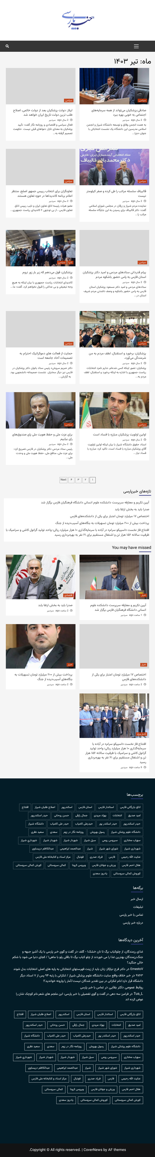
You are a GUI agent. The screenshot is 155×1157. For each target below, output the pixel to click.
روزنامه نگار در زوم (74, 832)
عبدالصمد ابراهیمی (70, 849)
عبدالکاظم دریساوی (43, 849)
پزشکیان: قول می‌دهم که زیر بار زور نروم (47, 272)
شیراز (90, 849)
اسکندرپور (66, 807)
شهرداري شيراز (29, 840)
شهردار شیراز (50, 840)
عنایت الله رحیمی (130, 857)
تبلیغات (138, 907)
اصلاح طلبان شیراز (45, 807)
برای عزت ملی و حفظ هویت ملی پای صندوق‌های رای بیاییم (42, 437)
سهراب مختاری (132, 840)
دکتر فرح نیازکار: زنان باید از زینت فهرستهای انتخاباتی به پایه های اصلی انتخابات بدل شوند (69, 969)
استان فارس (85, 807)
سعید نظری (37, 832)
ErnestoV (136, 969)
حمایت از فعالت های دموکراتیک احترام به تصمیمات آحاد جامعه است (46, 356)
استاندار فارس (106, 807)
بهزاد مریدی (100, 815)
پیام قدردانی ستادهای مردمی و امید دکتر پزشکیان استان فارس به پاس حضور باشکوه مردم (114, 274)
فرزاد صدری (96, 857)
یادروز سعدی (100, 873)
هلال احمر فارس (131, 865)
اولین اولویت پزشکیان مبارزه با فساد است (119, 434)
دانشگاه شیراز (36, 824)
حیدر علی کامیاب (59, 824)
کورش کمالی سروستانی (28, 865)
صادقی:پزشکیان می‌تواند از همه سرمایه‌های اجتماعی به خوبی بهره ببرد (118, 112)
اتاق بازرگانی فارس (130, 807)
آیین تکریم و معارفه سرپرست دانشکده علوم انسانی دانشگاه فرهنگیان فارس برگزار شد (95, 502)
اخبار (143, 595)
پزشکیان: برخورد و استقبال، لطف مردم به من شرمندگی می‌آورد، (117, 356)
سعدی (53, 832)
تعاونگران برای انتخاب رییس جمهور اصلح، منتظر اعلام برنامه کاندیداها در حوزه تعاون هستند (42, 193)
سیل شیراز (90, 840)
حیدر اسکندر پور (108, 824)
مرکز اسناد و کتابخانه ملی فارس (53, 857)
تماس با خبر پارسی (131, 915)
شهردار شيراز (71, 840)
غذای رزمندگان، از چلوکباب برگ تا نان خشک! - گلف (111, 951)
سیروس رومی (110, 840)
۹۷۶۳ (139, 975)
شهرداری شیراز (132, 849)
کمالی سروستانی (57, 865)
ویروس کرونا (79, 865)
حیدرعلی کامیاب (84, 824)
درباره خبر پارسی (133, 923)
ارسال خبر (137, 899)
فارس (112, 857)
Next (63, 480)
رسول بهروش (97, 832)
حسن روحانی (61, 815)
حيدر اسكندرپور (39, 815)
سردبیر (126, 120)
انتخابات (117, 815)
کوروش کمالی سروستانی (126, 873)
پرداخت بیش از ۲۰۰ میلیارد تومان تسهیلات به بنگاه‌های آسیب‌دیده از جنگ (102, 523)
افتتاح (25, 807)
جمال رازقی (81, 815)
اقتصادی (68, 595)
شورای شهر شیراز (108, 849)
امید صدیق (134, 815)
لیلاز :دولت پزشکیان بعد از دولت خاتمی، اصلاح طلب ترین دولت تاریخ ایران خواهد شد (42, 112)
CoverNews (93, 1150)
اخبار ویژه (141, 734)
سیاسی (142, 100)
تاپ (70, 262)
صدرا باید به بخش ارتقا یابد (132, 509)
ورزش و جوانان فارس (104, 865)
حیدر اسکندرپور (131, 824)
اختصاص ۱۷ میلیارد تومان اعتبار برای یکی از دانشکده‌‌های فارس (109, 516)
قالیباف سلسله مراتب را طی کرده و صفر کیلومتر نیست (116, 193)
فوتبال (80, 857)
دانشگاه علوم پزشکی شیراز (125, 832)
